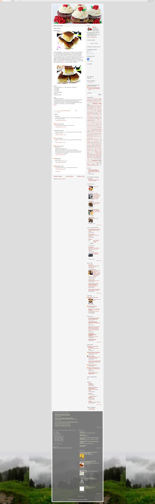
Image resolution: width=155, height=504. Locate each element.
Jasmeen (90, 393)
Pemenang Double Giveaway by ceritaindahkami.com (90, 487)
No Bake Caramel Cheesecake (93, 280)
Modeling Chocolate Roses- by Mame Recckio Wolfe (89, 439)
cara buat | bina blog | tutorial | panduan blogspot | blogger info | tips (88, 462)
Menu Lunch (96, 140)
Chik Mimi (57, 138)
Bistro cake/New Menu (97, 106)
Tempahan (95, 160)
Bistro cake (91, 106)
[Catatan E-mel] (76, 110)
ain (55, 116)
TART (95, 159)
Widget (92, 82)
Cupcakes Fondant (90, 119)
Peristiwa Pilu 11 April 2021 (93, 336)
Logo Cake (98, 134)
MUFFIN (88, 142)
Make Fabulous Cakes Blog (94, 289)
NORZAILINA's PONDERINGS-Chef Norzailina (92, 334)
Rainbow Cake (98, 151)
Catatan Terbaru (58, 176)
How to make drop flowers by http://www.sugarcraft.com (66, 422)
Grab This (89, 82)
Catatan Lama (80, 176)
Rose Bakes (90, 264)
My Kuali (90, 185)
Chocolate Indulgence (96, 114)
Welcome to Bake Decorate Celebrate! (62, 423)
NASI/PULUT (95, 142)
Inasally (90, 401)
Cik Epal (90, 239)
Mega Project (89, 140)
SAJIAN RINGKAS (95, 155)
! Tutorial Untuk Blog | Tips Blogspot (87, 478)
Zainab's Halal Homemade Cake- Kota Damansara (93, 319)
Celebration (99, 111)
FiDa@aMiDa (57, 166)
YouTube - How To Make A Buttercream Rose (64, 418)
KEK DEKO (98, 129)
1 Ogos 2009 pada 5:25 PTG (60, 120)
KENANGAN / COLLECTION (95, 131)
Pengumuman (91, 148)
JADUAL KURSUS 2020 (84, 435)
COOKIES (99, 117)
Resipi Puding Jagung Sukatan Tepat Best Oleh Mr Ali (93, 180)
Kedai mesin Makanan (93, 169)
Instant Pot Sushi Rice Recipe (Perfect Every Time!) (93, 266)
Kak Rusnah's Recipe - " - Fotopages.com (93, 388)
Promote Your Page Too (90, 53)
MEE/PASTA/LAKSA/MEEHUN (93, 139)
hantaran (97, 124)
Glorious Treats (91, 279)
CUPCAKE (97, 118)
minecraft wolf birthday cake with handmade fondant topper (94, 358)
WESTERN (96, 165)
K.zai (95, 27)
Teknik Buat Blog (83, 470)
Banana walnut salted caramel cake (95, 102)
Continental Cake (91, 117)
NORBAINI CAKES (92, 339)
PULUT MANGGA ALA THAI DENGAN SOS (96, 211)
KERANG (90, 132)
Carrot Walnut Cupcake (91, 111)
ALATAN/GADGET (94, 98)
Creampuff (91, 118)
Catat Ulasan (57, 171)
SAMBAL (89, 156)
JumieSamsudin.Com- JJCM (94, 229)
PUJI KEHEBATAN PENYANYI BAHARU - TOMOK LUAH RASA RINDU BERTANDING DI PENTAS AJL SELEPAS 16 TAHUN (94, 273)
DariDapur (90, 178)
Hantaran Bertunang (91, 125)
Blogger (85, 499)
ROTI (88, 155)
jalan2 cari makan (90, 128)
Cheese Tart (91, 112)
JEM (95, 128)
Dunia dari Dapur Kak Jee (93, 209)
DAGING (98, 119)
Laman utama (69, 176)
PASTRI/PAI (89, 146)
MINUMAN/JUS (96, 141)
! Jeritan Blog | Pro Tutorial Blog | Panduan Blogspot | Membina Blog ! (88, 453)
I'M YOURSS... (91, 247)
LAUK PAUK (93, 134)
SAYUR (98, 156)
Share (55, 104)
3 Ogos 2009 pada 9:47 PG (60, 169)
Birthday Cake (97, 103)
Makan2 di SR (95, 186)
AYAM (94, 101)
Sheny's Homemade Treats (93, 367)
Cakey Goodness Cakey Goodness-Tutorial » (93, 284)
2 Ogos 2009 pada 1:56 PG (60, 142)
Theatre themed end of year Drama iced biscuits (93, 286)
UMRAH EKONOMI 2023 (88, 454)
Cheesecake (98, 112)
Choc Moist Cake (91, 113)
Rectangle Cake (91, 153)
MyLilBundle (57, 146)
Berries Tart (89, 103)
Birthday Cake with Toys (96, 105)
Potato (95, 148)
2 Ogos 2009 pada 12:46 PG (60, 134)
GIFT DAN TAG (91, 124)
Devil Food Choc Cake (97, 120)
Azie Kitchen (91, 201)
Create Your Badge (90, 61)
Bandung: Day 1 (82, 446)
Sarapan (94, 156)
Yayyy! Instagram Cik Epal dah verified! (96, 241)
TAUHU (99, 159)
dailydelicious (91, 217)
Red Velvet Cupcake (96, 154)
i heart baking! (91, 356)
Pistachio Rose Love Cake (93, 290)
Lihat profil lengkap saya (92, 37)
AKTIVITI (88, 98)
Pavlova (90, 147)
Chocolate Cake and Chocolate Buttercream (62, 415)
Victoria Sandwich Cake (92, 164)
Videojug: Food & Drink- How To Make (63, 425)
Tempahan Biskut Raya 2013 (92, 161)
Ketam (95, 132)
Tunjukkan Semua (98, 260)
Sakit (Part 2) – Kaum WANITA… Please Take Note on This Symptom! (94, 249)
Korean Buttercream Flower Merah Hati (86, 443)
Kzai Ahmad (89, 57)
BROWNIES (91, 107)
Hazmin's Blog (91, 234)
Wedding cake (90, 165)
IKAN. (98, 127)
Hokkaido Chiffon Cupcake (92, 127)
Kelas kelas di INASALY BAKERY (94, 402)
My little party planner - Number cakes (93, 373)
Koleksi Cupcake (94, 133)
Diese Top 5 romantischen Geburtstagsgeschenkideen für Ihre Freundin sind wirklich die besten (93, 329)
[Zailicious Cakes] (87, 52)
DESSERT (89, 120)
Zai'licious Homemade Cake (94, 87)
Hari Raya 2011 (90, 126)
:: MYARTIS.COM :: (92, 269)
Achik (56, 158)
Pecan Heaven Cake (97, 147)
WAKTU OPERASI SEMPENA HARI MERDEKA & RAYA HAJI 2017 (93, 171)
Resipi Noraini (82, 434)
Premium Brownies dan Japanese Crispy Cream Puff (94, 149)
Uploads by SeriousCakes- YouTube (62, 414)
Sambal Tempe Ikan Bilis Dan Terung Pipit (96, 203)
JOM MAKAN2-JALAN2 (93, 253)
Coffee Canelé (95, 218)
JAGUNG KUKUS (91, 398)
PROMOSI (95, 150)
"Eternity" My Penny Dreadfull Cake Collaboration (93, 312)
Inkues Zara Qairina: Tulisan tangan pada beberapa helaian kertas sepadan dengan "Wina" (96, 196)
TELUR (88, 160)
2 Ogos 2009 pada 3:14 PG (60, 162)
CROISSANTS (91, 384)
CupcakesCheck (83, 445)
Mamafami (90, 383)
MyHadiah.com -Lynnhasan (94, 326)
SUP (91, 159)
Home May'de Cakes (92, 306)
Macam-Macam (90, 135)
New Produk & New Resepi (95, 143)
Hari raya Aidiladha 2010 (97, 126)
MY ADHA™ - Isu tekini (93, 193)
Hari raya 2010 (99, 125)
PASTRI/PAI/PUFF (97, 146)
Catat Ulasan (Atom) (61, 178)
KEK (93, 129)
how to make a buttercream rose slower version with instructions (66, 419)
